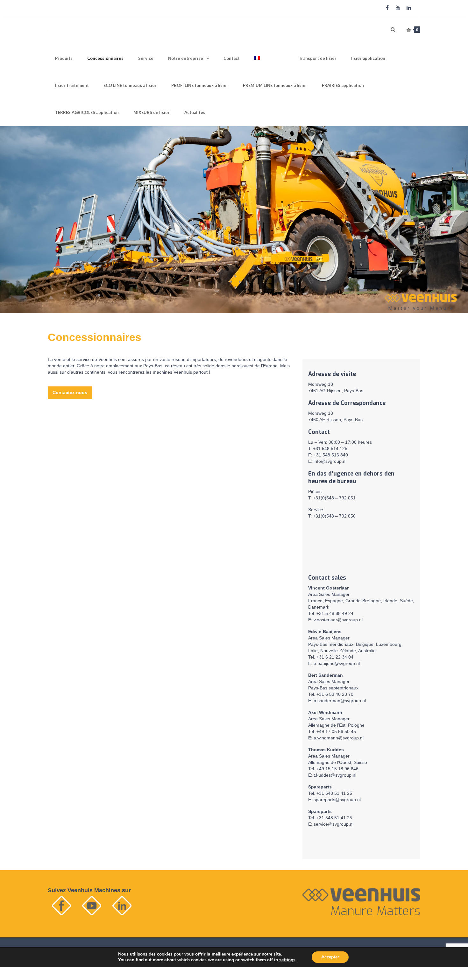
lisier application (368, 58)
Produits (64, 58)
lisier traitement (72, 85)
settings (287, 960)
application (343, 85)
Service (145, 58)
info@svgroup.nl (330, 461)
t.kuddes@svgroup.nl (335, 775)
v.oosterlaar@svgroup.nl (338, 619)
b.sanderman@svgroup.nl (340, 700)
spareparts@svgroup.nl (337, 799)
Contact (231, 58)
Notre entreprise (185, 58)
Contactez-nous (70, 392)
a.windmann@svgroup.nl (339, 737)
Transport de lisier (318, 58)
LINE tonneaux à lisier (130, 85)
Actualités (194, 112)
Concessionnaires (105, 58)
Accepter (330, 957)
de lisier (151, 112)
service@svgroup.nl (333, 824)
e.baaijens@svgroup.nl (337, 663)
